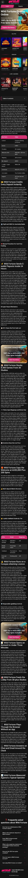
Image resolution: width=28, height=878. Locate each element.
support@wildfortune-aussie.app (17, 870)
